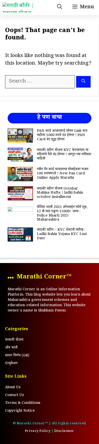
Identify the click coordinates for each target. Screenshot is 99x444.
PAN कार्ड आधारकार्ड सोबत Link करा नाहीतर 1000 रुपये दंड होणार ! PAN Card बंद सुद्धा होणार (62, 135)
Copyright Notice (20, 411)
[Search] (83, 82)
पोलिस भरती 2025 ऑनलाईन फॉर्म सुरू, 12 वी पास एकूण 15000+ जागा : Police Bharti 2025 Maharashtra (62, 214)
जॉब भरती (11, 348)
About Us (13, 387)
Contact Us (14, 395)
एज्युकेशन (11, 364)
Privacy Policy (37, 431)
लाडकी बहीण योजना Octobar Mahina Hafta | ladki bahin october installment (60, 193)
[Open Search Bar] (59, 7)
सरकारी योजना (14, 340)
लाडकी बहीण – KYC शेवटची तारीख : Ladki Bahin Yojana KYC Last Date (62, 234)
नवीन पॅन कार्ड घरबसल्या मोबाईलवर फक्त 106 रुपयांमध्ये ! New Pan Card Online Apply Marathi (62, 174)
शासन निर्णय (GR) (17, 356)
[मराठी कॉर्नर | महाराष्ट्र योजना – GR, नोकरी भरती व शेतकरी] (23, 7)
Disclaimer (64, 431)
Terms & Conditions (22, 403)
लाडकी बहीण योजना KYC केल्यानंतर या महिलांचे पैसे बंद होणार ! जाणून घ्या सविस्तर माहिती (64, 155)
